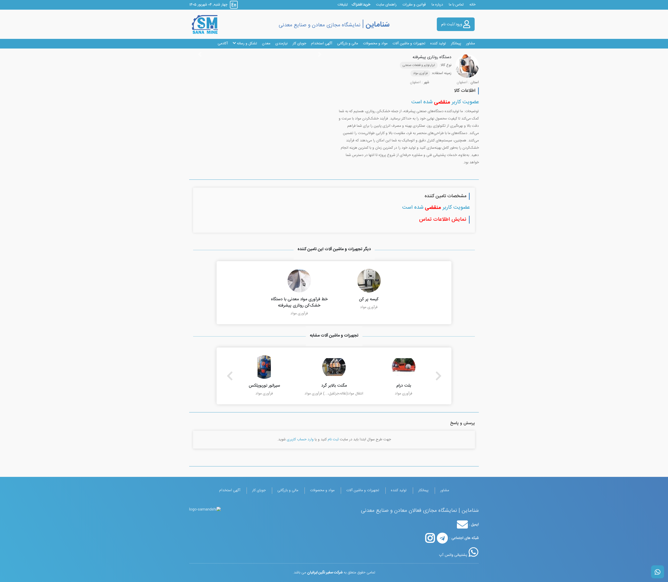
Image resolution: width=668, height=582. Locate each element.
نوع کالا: (445, 65)
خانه (472, 5)
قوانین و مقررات (414, 5)
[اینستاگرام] (430, 538)
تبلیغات (342, 5)
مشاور (470, 43)
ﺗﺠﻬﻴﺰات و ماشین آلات (408, 43)
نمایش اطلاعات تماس (442, 219)
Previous (229, 376)
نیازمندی (281, 43)
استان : (473, 82)
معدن (266, 43)
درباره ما (437, 5)
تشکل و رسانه (246, 43)
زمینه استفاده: (441, 73)
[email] (462, 524)
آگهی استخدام (321, 43)
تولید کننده (438, 43)
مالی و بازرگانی (347, 43)
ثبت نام (333, 439)
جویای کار (299, 43)
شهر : (425, 82)
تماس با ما (456, 5)
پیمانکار (456, 43)
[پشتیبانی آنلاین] (473, 552)
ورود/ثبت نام (452, 24)
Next (438, 376)
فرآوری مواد (420, 73)
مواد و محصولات (375, 43)
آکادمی (223, 43)
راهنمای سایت (386, 5)
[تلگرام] (442, 538)
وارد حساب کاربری (300, 439)
